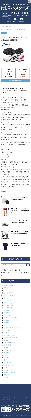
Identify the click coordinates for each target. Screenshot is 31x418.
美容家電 (7, 322)
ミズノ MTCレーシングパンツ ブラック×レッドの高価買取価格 (20, 210)
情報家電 (7, 320)
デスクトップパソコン (10, 295)
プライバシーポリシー (17, 399)
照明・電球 (7, 330)
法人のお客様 (16, 397)
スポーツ (7, 357)
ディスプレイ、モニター (11, 317)
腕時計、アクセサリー (10, 337)
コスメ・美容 (8, 362)
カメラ (6, 290)
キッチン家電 (8, 308)
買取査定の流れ (7, 397)
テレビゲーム (8, 325)
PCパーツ (7, 288)
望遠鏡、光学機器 (9, 372)
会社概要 (8, 399)
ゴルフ (6, 340)
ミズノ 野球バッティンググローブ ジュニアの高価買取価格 (20, 232)
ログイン (17, 402)
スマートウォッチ (9, 303)
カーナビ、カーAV (9, 335)
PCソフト (7, 375)
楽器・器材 (7, 345)
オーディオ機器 (8, 305)
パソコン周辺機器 (9, 285)
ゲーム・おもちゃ (9, 350)
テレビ (6, 298)
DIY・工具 (7, 315)
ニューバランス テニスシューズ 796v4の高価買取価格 (20, 221)
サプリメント (8, 370)
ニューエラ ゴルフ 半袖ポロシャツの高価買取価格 (20, 198)
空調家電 (7, 352)
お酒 (5, 367)
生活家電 (7, 310)
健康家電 (7, 312)
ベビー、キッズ (8, 365)
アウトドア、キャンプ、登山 (12, 327)
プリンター (7, 332)
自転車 (6, 347)
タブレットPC (8, 300)
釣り (5, 360)
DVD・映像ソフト (9, 342)
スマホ (6, 377)
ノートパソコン (8, 293)
